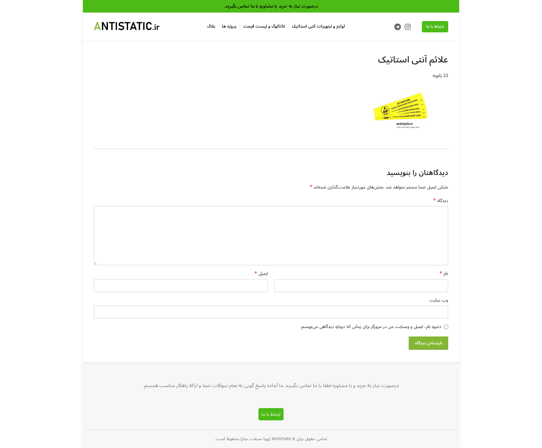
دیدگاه (440, 200)
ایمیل (261, 273)
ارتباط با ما (435, 26)
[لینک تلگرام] (397, 26)
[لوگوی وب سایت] (127, 26)
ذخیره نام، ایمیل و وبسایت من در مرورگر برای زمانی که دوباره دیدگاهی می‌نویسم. (370, 326)
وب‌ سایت (438, 300)
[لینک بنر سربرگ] (271, 6)
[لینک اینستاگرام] (407, 26)
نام (443, 273)
